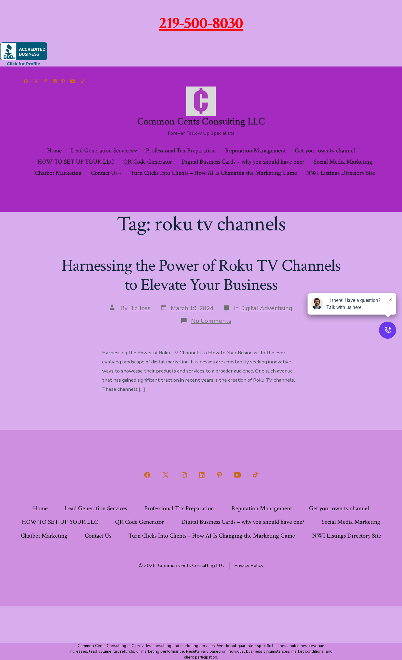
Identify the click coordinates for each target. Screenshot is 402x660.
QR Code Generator (147, 162)
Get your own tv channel (325, 150)
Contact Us (104, 173)
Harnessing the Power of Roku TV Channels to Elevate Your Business (201, 275)
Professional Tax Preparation (181, 150)
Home (54, 150)
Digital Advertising (266, 308)
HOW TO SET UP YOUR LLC (76, 162)
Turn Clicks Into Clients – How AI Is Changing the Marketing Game (213, 173)
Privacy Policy (248, 565)
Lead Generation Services (102, 150)
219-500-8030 (201, 23)
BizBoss (140, 308)
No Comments (211, 321)
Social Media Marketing (343, 162)
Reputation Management (255, 150)
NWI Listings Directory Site (340, 173)
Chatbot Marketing (58, 173)
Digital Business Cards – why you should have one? (243, 162)
